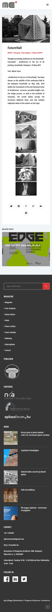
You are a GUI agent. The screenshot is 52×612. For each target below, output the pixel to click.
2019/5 (10, 53)
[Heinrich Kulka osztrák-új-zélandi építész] (11, 477)
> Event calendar (10, 332)
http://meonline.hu (11, 545)
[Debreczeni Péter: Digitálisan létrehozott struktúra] (26, 174)
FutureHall (15, 47)
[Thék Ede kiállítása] (11, 495)
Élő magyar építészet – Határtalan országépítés (34, 509)
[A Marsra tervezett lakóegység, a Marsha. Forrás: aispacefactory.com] (26, 146)
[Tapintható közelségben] (11, 457)
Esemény (17, 53)
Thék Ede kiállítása (28, 489)
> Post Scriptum (10, 308)
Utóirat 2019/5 (37, 53)
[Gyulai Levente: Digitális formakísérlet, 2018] (26, 189)
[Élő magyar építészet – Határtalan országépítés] (11, 513)
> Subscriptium (9, 344)
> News (6, 320)
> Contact (7, 350)
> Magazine (8, 302)
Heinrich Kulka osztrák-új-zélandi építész (33, 473)
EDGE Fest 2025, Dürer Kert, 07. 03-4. (23, 245)
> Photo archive (9, 326)
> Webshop (8, 338)
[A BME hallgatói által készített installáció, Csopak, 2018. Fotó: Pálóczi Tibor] (26, 160)
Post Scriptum (26, 53)
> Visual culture (9, 314)
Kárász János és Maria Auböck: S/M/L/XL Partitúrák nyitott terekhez (35, 433)
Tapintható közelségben (30, 450)
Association (8, 551)
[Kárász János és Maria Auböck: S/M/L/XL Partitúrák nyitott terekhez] (11, 438)
